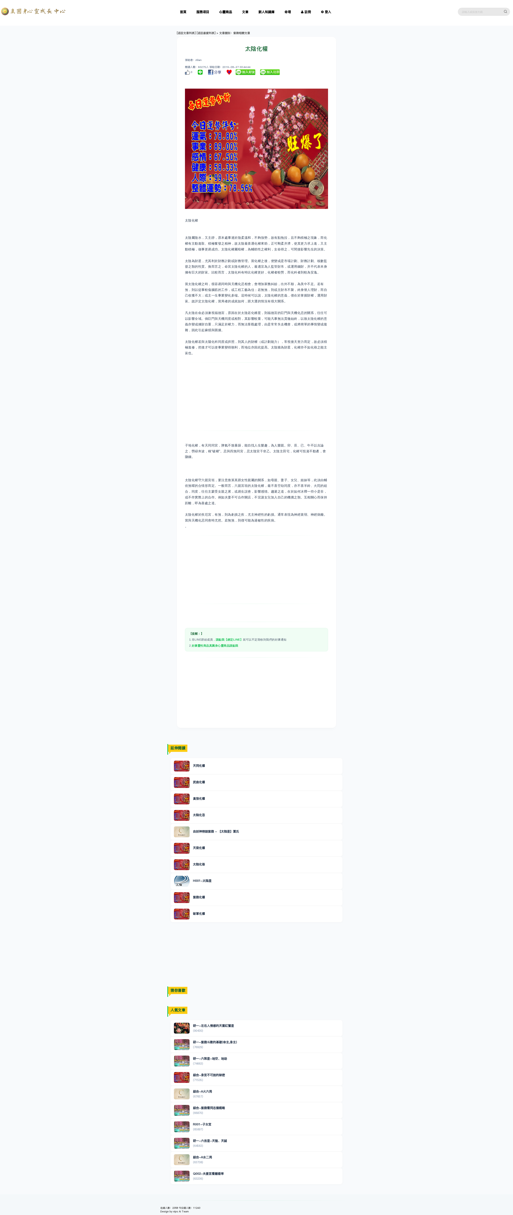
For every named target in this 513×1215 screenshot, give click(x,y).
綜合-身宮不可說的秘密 (209, 1075)
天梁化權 (199, 848)
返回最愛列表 (206, 33)
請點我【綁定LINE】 (229, 639)
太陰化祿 (199, 864)
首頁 (183, 12)
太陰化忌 (199, 815)
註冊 (308, 12)
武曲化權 (199, 782)
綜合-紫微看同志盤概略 (209, 1108)
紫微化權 (199, 897)
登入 (328, 12)
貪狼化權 (199, 798)
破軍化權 (199, 913)
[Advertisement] (256, 397)
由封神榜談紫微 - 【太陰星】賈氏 (216, 831)
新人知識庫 (267, 12)
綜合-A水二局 (202, 1157)
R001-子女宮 (202, 1124)
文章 (245, 12)
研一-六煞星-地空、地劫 (210, 1058)
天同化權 (199, 765)
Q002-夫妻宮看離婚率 (208, 1173)
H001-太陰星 (202, 881)
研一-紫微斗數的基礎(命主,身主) (215, 1042)
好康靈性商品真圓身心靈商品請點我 (215, 645)
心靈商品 (225, 12)
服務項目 (202, 12)
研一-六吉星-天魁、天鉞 (210, 1141)
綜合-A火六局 (202, 1091)
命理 (288, 12)
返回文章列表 (186, 33)
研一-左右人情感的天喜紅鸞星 (213, 1026)
